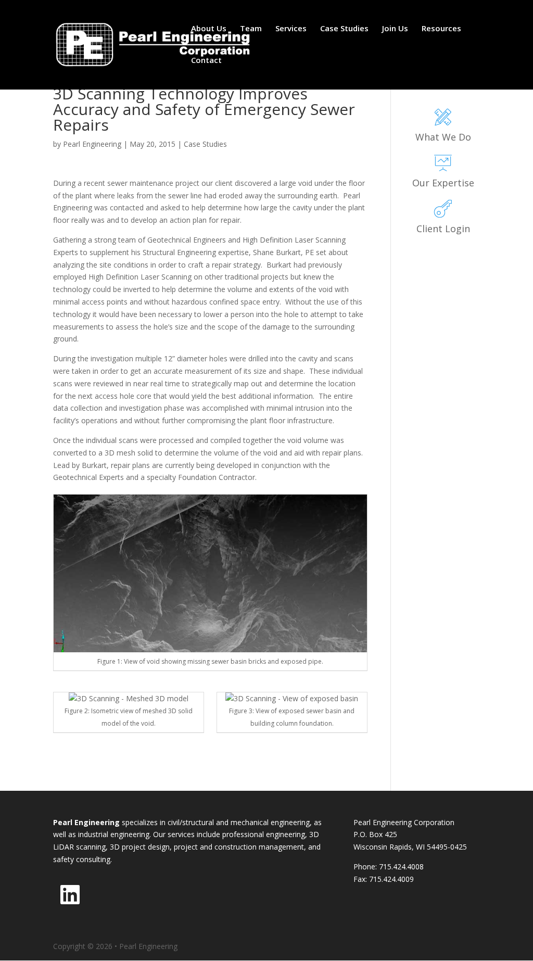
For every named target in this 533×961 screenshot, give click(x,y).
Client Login (443, 228)
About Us (208, 28)
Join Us (395, 28)
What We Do (443, 137)
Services (291, 28)
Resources (441, 28)
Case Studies (344, 28)
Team (251, 28)
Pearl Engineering (92, 144)
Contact (206, 60)
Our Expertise (443, 182)
